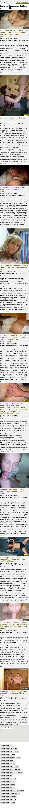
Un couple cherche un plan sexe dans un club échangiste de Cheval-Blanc (14, 189)
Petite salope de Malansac (7, 787)
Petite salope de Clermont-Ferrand (10, 793)
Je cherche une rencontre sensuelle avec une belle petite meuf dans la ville (14, 268)
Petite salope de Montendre (8, 799)
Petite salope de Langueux (7, 784)
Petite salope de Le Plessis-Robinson (10, 757)
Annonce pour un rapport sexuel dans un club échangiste (12, 119)
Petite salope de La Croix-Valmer (9, 751)
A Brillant (3, 2)
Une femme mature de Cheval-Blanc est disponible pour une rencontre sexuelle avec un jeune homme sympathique (14, 33)
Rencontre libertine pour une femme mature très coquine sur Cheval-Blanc (14, 693)
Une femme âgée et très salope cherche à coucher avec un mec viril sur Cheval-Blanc (14, 559)
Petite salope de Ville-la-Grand (8, 748)
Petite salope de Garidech (7, 754)
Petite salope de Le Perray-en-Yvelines (11, 772)
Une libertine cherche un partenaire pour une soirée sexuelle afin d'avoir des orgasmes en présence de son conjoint (14, 626)
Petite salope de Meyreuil (7, 781)
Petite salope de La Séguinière (8, 796)
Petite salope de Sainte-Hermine (9, 766)
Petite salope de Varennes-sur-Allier (10, 769)
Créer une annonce (22, 2)
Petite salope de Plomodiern (8, 778)
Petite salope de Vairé (6, 775)
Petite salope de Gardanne (7, 802)
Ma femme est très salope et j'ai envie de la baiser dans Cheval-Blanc (12, 491)
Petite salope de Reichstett (7, 763)
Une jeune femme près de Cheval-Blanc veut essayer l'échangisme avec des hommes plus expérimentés (13, 338)
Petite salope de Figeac (6, 760)
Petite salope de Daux (6, 745)
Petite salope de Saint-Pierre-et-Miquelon (12, 790)
